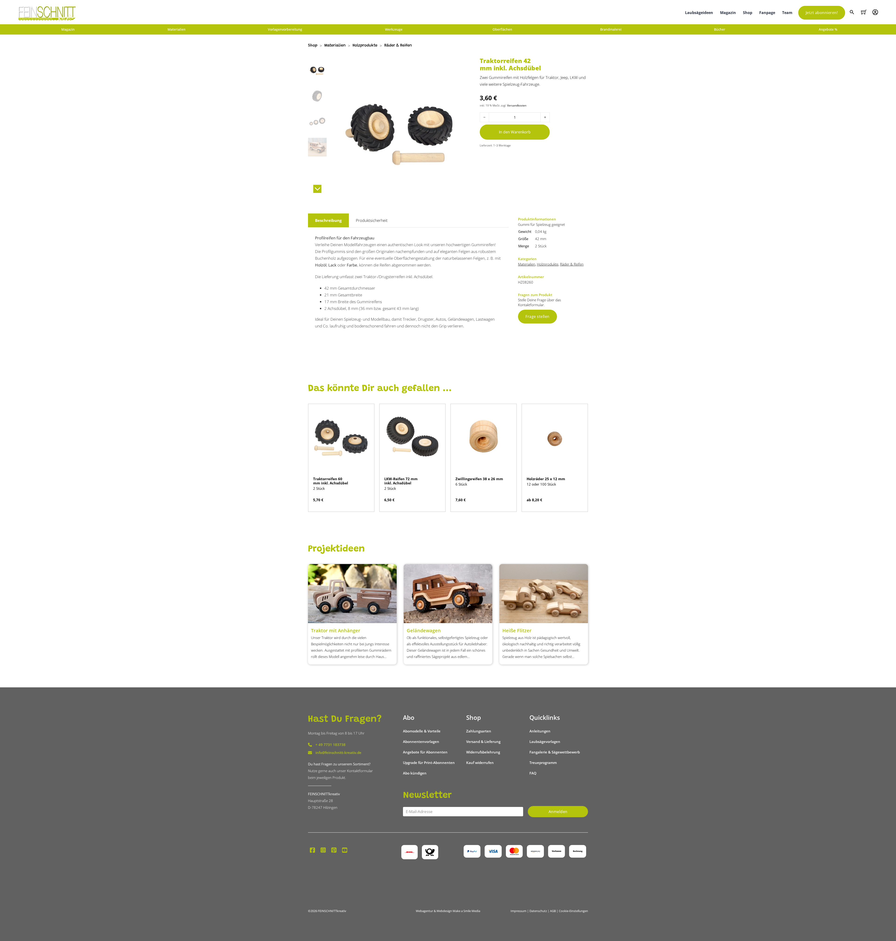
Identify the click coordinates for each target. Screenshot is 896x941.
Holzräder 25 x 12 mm (546, 478)
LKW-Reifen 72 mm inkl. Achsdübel (401, 480)
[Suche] (852, 12)
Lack (332, 265)
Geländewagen (424, 630)
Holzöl (320, 265)
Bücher (719, 29)
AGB (553, 911)
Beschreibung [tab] (328, 220)
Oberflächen (502, 29)
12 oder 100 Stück (541, 484)
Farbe (352, 265)
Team (787, 12)
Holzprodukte (365, 46)
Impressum (518, 911)
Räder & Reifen (398, 46)
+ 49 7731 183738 (330, 744)
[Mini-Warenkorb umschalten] (864, 12)
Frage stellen (537, 316)
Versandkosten (516, 105)
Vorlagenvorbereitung (285, 29)
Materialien (177, 29)
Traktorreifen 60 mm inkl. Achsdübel (330, 480)
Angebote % (828, 29)
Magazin (728, 12)
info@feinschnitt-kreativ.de (338, 752)
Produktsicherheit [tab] (372, 220)
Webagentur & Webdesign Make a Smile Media (448, 911)
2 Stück (540, 246)
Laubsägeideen (699, 12)
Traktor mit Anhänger (335, 630)
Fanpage (767, 12)
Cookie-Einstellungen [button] (573, 911)
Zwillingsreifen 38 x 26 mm (479, 478)
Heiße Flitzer (517, 630)
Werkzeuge (393, 29)
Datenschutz (538, 911)
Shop (747, 12)
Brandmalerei (611, 29)
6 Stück (461, 484)
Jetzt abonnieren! (822, 12)
